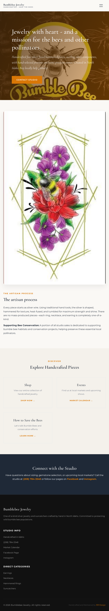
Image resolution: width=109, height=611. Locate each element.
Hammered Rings (12, 583)
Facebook (72, 479)
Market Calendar (11, 547)
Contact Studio (26, 80)
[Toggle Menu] (102, 6)
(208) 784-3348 (32, 479)
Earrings (7, 573)
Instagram (90, 479)
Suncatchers (9, 588)
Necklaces (8, 578)
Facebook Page (11, 552)
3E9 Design (101, 605)
